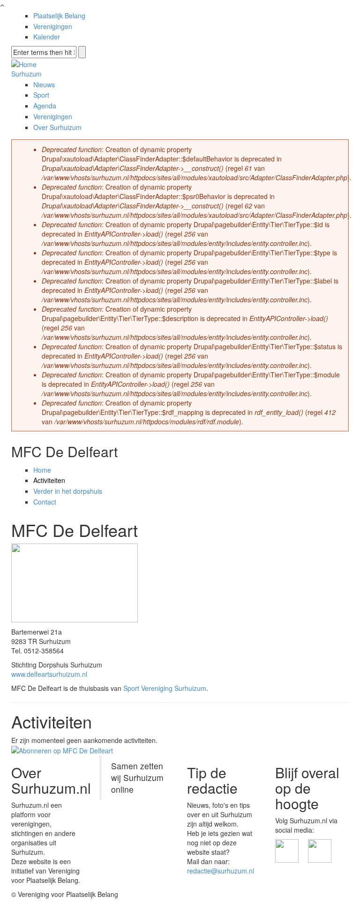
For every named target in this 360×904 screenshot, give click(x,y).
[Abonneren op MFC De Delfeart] (62, 749)
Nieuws (44, 84)
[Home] (24, 63)
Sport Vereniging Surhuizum (164, 688)
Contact (44, 501)
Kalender (46, 36)
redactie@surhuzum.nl (220, 870)
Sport (41, 95)
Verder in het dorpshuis (67, 491)
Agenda (44, 105)
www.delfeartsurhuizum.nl (49, 674)
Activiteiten (49, 480)
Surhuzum (26, 73)
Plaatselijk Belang (59, 15)
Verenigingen (52, 26)
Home (42, 470)
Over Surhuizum (57, 127)
